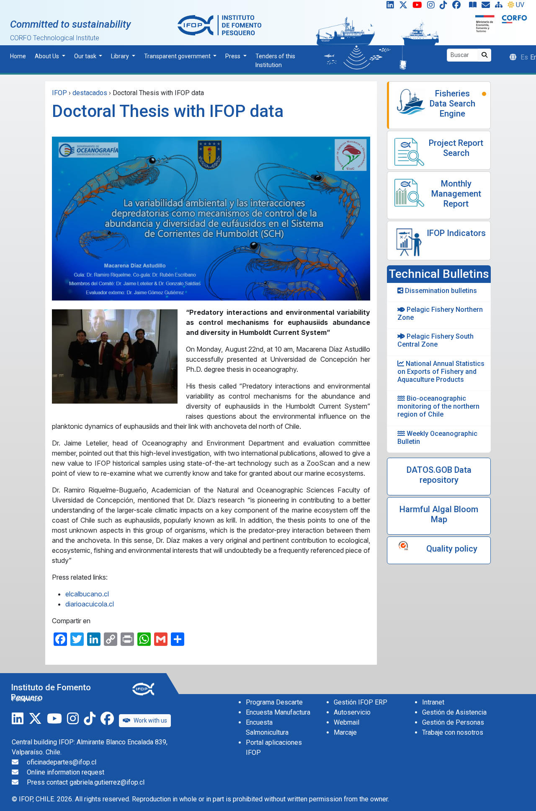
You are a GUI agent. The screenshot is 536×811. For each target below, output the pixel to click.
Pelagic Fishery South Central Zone (435, 340)
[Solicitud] (487, 6)
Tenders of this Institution (275, 60)
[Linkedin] (388, 6)
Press (233, 56)
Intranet (433, 702)
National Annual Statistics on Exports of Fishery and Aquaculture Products (440, 371)
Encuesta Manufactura (278, 712)
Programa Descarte (274, 702)
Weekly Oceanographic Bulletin (437, 438)
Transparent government (178, 56)
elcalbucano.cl (87, 594)
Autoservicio (352, 712)
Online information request (65, 772)
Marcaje (345, 732)
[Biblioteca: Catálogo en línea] (474, 6)
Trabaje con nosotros (452, 732)
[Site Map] (500, 6)
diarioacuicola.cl (89, 604)
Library (120, 56)
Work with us (150, 720)
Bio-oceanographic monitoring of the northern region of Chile (438, 406)
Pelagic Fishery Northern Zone (440, 313)
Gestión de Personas (453, 722)
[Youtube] (418, 6)
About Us (47, 56)
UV (520, 5)
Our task (86, 56)
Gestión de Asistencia (454, 712)
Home (18, 56)
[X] (405, 6)
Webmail (346, 722)
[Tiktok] (445, 6)
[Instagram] (432, 6)
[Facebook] (459, 6)
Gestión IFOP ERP (360, 702)
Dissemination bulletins (440, 291)
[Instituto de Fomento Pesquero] (219, 25)
